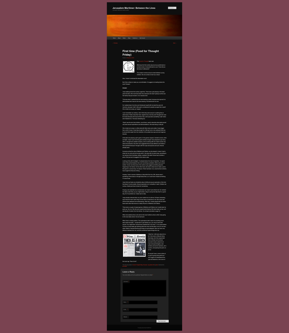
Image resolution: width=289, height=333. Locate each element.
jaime (157, 264)
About (119, 38)
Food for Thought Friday (138, 264)
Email (126, 309)
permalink (125, 266)
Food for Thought (144, 61)
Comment (126, 281)
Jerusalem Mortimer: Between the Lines (134, 7)
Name (126, 302)
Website (125, 317)
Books (124, 38)
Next (174, 43)
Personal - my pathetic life (148, 264)
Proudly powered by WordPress (144, 327)
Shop (129, 38)
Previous (115, 43)
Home (114, 38)
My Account (142, 38)
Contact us (135, 38)
